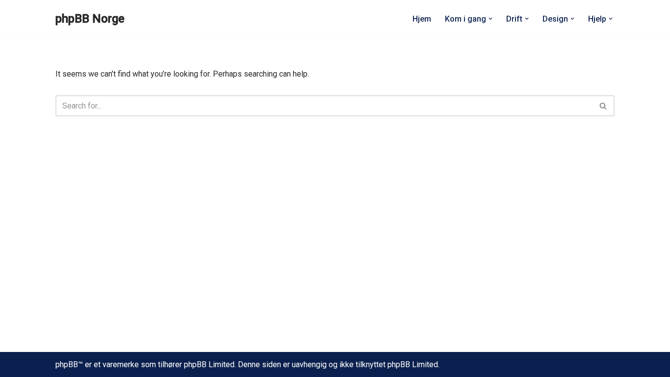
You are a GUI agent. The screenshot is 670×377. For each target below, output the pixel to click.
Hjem (421, 19)
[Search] (604, 105)
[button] (490, 19)
